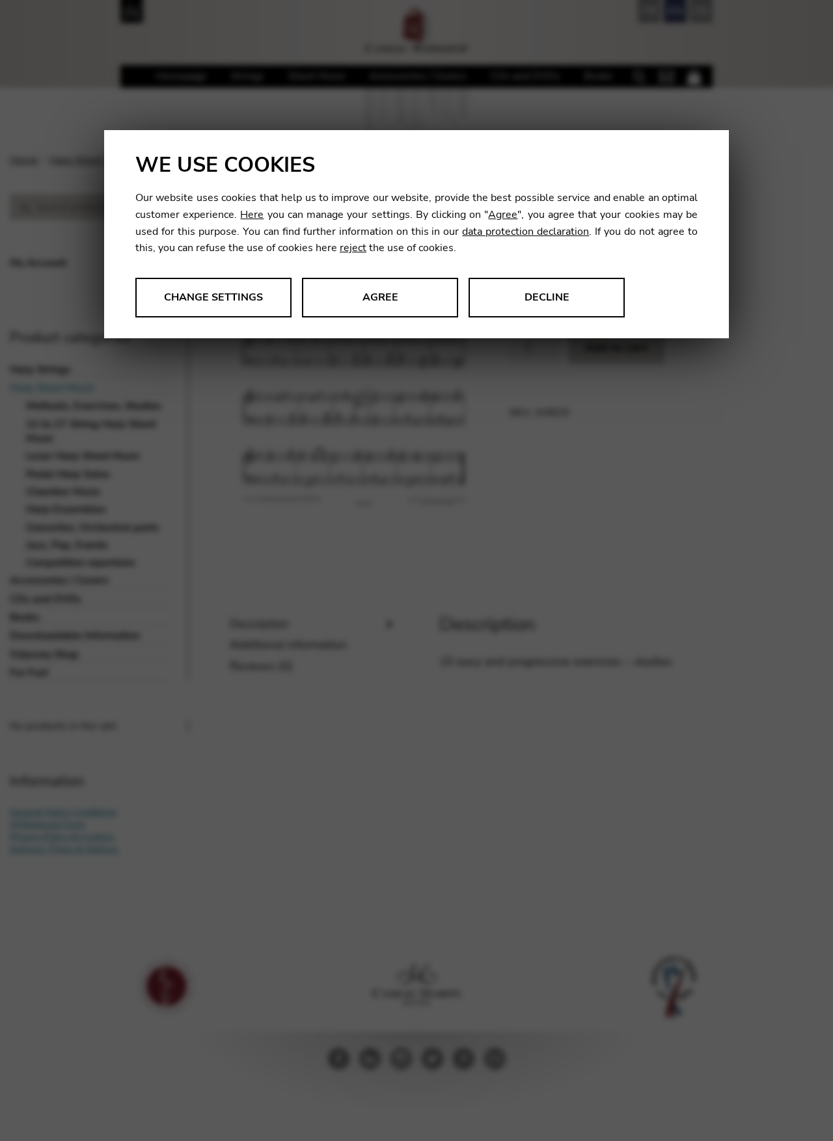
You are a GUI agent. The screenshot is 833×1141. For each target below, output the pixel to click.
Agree (502, 215)
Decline (547, 297)
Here (252, 215)
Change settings (213, 297)
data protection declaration (525, 231)
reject (353, 248)
